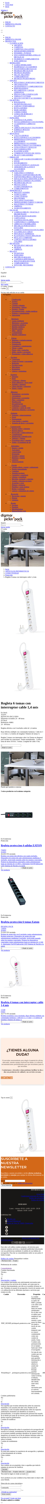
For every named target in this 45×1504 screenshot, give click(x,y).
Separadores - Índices (19, 307)
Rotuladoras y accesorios (20, 394)
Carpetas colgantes (18, 305)
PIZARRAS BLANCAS (22, 183)
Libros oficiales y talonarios (21, 386)
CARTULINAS (19, 218)
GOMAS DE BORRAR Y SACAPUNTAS (23, 115)
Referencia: (5, 722)
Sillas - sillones (17, 331)
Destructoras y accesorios (20, 398)
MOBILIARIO (15, 63)
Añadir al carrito (7, 747)
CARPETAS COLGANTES (24, 49)
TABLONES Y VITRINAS (24, 173)
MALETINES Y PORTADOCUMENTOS (29, 82)
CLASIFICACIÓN (16, 43)
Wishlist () (4, 10)
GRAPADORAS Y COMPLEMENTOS (28, 86)
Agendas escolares (18, 473)
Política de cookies (37, 1200)
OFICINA (13, 80)
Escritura (15, 505)
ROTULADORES (20, 108)
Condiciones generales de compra (32, 1196)
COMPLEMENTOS (21, 77)
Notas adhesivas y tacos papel (22, 382)
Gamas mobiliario (18, 321)
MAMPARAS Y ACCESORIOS (25, 67)
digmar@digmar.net (14, 1221)
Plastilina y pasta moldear (20, 487)
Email (3, 1181)
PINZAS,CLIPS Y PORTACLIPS (26, 94)
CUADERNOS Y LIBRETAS (24, 124)
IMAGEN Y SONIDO (22, 192)
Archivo (14, 301)
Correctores (16, 359)
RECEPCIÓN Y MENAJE (23, 245)
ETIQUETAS (19, 132)
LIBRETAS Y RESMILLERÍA (25, 224)
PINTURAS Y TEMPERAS (24, 234)
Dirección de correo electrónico (11, 1483)
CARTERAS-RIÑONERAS (24, 259)
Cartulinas (15, 471)
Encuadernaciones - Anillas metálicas (24, 311)
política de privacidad (25, 1183)
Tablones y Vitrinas (18, 438)
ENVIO (17, 161)
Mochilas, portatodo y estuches (22, 479)
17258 (3, 1010)
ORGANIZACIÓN (21, 84)
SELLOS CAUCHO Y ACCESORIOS (28, 98)
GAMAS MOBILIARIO (22, 65)
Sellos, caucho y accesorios (21, 352)
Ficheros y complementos (20, 313)
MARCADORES (20, 110)
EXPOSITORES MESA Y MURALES (28, 177)
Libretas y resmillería (19, 477)
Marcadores (16, 367)
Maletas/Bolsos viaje (19, 511)
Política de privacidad (36, 1198)
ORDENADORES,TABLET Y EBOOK (28, 202)
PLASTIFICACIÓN (21, 151)
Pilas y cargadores (18, 400)
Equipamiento (16, 419)
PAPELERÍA (14, 118)
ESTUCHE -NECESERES (23, 265)
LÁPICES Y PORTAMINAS (24, 106)
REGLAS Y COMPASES (23, 238)
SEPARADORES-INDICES (24, 51)
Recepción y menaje (19, 496)
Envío (7, 3)
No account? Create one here (11, 1498)
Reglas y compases (18, 489)
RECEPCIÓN (15, 243)
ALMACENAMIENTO (22, 208)
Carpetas (15, 303)
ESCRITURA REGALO (23, 104)
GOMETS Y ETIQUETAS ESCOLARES (29, 230)
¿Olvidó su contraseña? (9, 1492)
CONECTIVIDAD (21, 196)
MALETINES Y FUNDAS (23, 204)
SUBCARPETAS (20, 61)
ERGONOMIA (19, 198)
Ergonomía (15, 454)
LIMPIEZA (18, 206)
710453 (3, 850)
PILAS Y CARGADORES (23, 155)
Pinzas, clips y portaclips (20, 350)
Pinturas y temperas (18, 485)
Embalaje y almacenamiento (21, 415)
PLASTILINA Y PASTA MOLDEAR (27, 236)
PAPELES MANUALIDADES (25, 216)
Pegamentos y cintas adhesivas (22, 354)
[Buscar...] (22, 282)
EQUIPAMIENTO (20, 163)
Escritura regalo (17, 365)
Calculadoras (16, 396)
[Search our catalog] (22, 525)
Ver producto (5, 870)
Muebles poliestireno (19, 335)
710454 (3, 928)
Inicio (7, 7)
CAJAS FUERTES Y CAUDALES (26, 165)
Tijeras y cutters (17, 348)
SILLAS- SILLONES (21, 75)
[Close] (2, 32)
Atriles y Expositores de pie (21, 442)
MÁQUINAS (14, 133)
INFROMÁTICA (16, 190)
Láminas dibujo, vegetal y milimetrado (25, 467)
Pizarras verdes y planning (21, 429)
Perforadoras (16, 342)
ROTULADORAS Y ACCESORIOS (27, 137)
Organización (16, 344)
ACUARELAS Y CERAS (23, 232)
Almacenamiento (17, 462)
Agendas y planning (19, 384)
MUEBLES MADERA (22, 73)
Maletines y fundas (18, 458)
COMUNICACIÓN (17, 171)
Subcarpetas (16, 315)
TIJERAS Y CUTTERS (22, 96)
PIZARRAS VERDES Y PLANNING (27, 181)
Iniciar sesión (5, 280)
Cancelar (4, 1469)
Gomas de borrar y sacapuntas (22, 361)
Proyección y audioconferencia (22, 433)
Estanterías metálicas (19, 325)
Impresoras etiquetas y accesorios (23, 410)
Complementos (17, 333)
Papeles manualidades (19, 469)
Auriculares (16, 450)
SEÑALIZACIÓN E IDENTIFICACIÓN (28, 179)
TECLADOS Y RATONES (23, 200)
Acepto (15, 1261)
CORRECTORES (20, 112)
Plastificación (16, 402)
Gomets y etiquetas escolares (22, 481)
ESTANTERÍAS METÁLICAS (25, 69)
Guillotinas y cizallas (19, 406)
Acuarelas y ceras (18, 483)
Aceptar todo (31, 1471)
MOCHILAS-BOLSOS (22, 257)
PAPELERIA (18, 255)
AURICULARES (20, 194)
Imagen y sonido (17, 448)
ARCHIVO (18, 45)
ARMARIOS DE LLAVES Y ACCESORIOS (24, 168)
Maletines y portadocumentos (22, 340)
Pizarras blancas (17, 431)
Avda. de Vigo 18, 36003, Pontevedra (20, 1223)
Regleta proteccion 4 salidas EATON (21, 845)
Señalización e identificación (21, 436)
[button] (8, 1280)
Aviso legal (9, 5)
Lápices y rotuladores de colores (23, 491)
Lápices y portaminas (19, 371)
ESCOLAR (14, 210)
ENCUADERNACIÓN (22, 149)
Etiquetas (15, 377)
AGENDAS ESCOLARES (23, 220)
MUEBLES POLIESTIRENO (24, 79)
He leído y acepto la (17, 1183)
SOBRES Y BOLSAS (22, 130)
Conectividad (16, 452)
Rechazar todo (6, 1261)
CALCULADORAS (21, 135)
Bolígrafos (15, 363)
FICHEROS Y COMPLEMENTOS (26, 59)
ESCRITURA (15, 100)
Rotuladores (16, 369)
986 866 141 (11, 1219)
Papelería (15, 507)
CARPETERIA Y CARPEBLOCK (26, 222)
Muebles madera (17, 329)
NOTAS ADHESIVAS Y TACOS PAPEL (29, 122)
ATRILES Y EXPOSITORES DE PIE (27, 175)
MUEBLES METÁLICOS (23, 71)
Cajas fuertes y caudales (20, 421)
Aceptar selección (18, 1471)
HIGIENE (17, 247)
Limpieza (15, 460)
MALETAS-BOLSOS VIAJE (24, 261)
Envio (14, 417)
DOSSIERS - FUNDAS (22, 53)
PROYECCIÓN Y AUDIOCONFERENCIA (23, 185)
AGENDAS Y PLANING (23, 120)
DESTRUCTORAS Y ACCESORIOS (27, 145)
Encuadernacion (17, 404)
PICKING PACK (7, 926)
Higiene (14, 498)
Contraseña (5, 1488)
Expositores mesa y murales (21, 440)
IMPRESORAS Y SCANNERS (25, 143)
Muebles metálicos (18, 327)
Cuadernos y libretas (19, 380)
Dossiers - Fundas (18, 309)
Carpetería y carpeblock (20, 475)
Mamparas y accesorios (20, 323)
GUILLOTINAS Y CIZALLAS (25, 147)
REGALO (13, 251)
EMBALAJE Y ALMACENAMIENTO (28, 159)
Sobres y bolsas (17, 388)
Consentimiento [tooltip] (6, 1268)
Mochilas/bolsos (17, 509)
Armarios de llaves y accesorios (23, 423)
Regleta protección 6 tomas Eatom (20, 921)
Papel (14, 379)
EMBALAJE (14, 157)
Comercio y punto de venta (21, 408)
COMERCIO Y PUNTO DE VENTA (27, 153)
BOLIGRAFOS (19, 102)
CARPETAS (18, 47)
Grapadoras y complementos (21, 346)
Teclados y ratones (18, 456)
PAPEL (16, 126)
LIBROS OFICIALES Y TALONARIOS (28, 128)
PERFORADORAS (21, 88)
